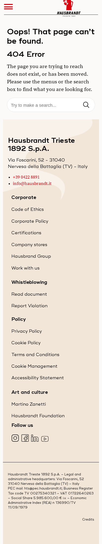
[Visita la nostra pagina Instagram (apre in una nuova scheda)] (15, 438)
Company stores (29, 246)
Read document (29, 295)
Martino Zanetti (28, 405)
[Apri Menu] (11, 7)
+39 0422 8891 (26, 177)
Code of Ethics (27, 211)
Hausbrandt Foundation (38, 417)
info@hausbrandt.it (32, 183)
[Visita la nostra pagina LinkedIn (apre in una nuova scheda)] (35, 438)
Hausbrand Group (31, 258)
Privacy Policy (26, 332)
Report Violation (29, 307)
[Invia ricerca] (86, 105)
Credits (88, 520)
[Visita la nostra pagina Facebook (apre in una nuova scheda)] (25, 438)
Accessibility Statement (37, 379)
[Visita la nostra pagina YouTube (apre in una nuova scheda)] (45, 438)
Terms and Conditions (35, 356)
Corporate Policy (29, 222)
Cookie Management (34, 366)
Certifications (26, 234)
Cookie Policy (26, 344)
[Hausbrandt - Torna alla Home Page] (69, 7)
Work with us (25, 269)
